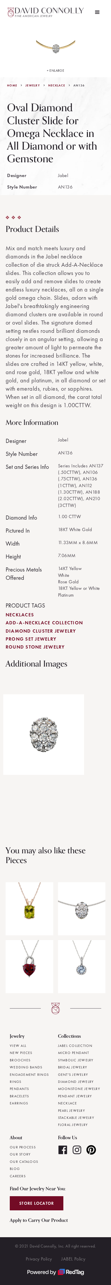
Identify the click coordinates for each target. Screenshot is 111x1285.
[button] (97, 12)
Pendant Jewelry (75, 1096)
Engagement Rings (29, 1075)
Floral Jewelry (73, 1125)
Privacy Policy (39, 1259)
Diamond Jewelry (76, 1082)
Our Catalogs (24, 1162)
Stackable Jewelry (76, 1118)
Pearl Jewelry (71, 1111)
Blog (15, 1169)
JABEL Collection (75, 1046)
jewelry (32, 85)
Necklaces (20, 615)
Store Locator (36, 1203)
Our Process (23, 1147)
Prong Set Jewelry (31, 639)
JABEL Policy (73, 1259)
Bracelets (19, 1096)
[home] (47, 12)
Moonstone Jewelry (79, 1089)
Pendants (19, 1089)
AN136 (79, 85)
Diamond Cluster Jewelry (41, 631)
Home (12, 85)
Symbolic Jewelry (76, 1060)
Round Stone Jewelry (35, 647)
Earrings (19, 1103)
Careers (18, 1176)
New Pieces (21, 1053)
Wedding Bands (26, 1067)
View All (18, 1046)
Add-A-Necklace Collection (44, 623)
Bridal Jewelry (72, 1067)
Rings (15, 1082)
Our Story (20, 1154)
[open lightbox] (43, 734)
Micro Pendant (73, 1053)
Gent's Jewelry (73, 1075)
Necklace (56, 85)
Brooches (20, 1060)
